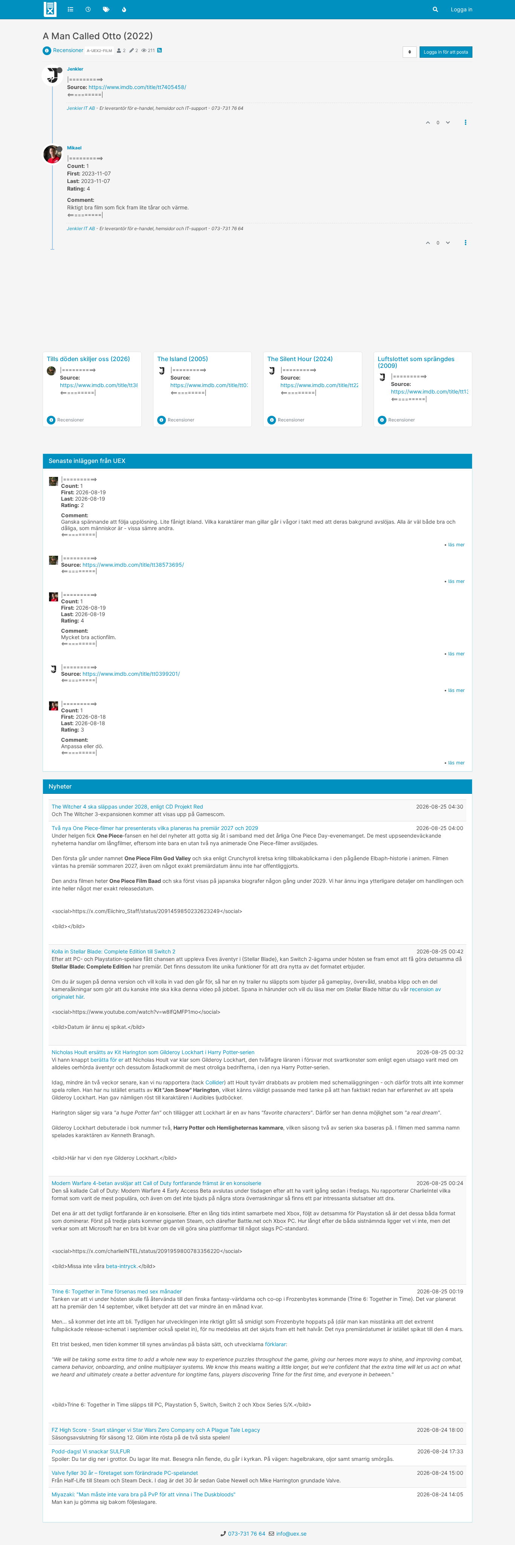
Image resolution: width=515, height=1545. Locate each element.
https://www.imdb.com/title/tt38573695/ (110, 385)
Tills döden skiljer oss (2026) (88, 359)
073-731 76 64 (246, 1533)
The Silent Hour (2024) (300, 359)
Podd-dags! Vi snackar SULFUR (91, 1451)
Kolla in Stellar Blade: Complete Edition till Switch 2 (113, 951)
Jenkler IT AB (81, 108)
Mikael (74, 148)
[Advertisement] (257, 325)
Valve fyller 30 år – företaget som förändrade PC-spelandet (125, 1473)
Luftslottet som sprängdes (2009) (416, 362)
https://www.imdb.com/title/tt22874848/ (330, 385)
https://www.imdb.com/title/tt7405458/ (137, 87)
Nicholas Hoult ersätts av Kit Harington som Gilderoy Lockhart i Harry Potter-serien (153, 1052)
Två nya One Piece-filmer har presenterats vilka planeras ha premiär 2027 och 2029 (155, 828)
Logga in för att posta (446, 52)
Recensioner (68, 50)
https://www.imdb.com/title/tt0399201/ (219, 385)
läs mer (456, 544)
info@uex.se (291, 1533)
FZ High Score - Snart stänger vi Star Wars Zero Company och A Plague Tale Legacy (156, 1430)
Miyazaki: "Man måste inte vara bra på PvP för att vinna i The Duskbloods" (144, 1494)
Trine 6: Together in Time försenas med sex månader (117, 1291)
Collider (214, 1082)
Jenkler (75, 69)
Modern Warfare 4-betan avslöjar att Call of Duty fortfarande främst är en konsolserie (156, 1183)
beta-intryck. (122, 1266)
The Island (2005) (182, 359)
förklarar (275, 1344)
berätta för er (106, 1059)
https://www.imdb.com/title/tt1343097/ (439, 391)
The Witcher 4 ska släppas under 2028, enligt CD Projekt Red (127, 806)
